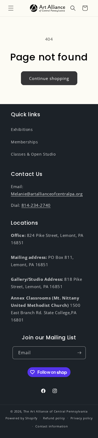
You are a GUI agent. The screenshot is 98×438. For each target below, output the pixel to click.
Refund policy (54, 418)
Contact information (51, 426)
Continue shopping (49, 78)
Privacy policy (82, 418)
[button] (11, 8)
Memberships (24, 141)
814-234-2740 (36, 205)
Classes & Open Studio (33, 154)
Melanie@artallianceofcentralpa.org (46, 194)
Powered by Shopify (21, 418)
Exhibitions (22, 129)
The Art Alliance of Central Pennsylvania (55, 411)
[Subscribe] (79, 352)
